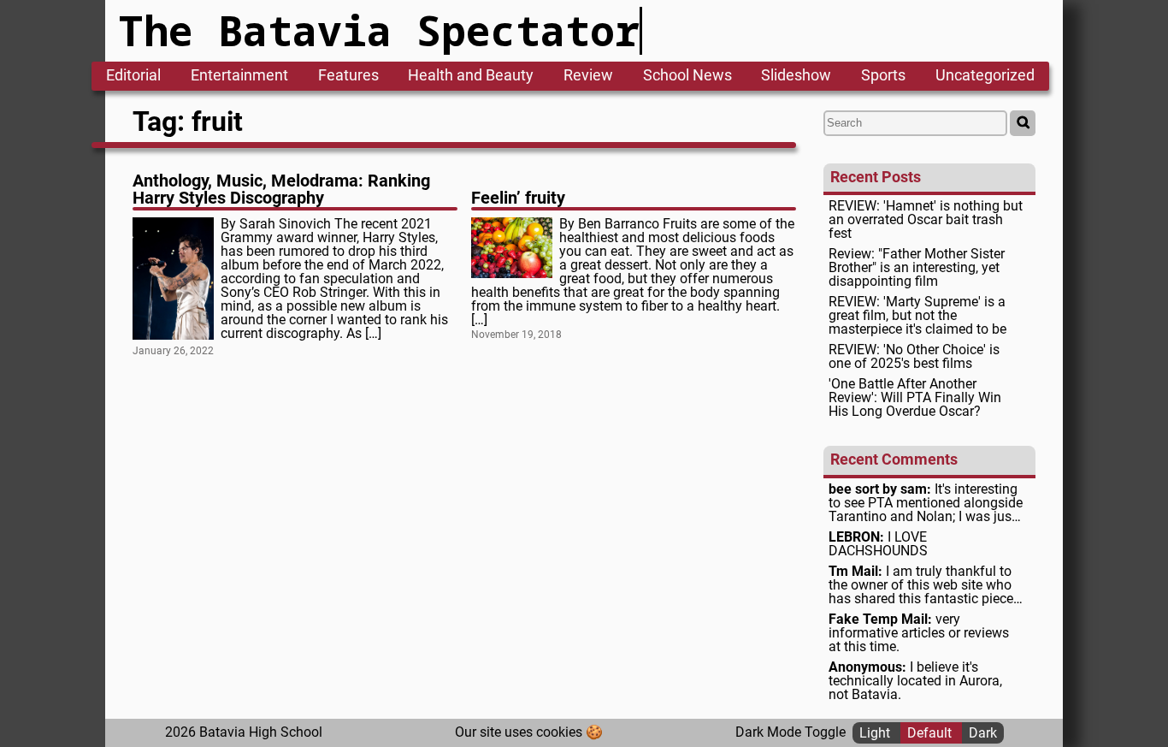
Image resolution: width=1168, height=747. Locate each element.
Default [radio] (931, 732)
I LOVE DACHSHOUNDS (878, 544)
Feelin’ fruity (518, 197)
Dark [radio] (983, 732)
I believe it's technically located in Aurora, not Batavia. (915, 681)
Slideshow (796, 76)
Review (588, 76)
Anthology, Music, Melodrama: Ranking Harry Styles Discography (281, 189)
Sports (883, 76)
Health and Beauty (471, 76)
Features (348, 76)
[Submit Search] (1022, 123)
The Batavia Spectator (379, 30)
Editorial (133, 76)
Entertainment (239, 76)
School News (687, 76)
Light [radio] (876, 732)
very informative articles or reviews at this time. (919, 633)
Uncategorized (985, 76)
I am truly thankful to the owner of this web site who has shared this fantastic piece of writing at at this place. (921, 585)
